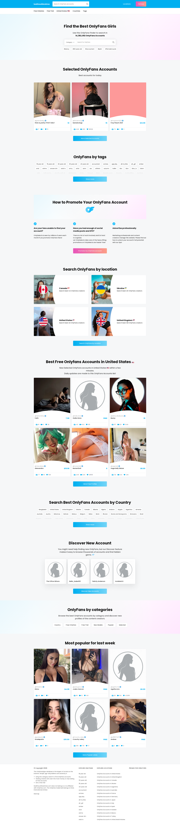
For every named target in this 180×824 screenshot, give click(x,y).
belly (38, 173)
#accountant (89, 49)
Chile (85, 518)
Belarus (74, 514)
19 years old (50, 164)
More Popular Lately (90, 755)
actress (105, 164)
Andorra (111, 509)
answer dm (53, 168)
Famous (141, 4)
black (98, 173)
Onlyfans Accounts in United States (108, 774)
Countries (76, 11)
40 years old (84, 164)
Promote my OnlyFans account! (90, 251)
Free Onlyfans (39, 11)
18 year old (40, 164)
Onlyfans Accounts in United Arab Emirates (111, 819)
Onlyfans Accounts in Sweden (107, 810)
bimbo (82, 173)
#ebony (66, 49)
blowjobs (119, 173)
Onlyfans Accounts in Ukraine (106, 783)
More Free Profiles (90, 484)
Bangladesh (42, 509)
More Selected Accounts (90, 138)
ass (91, 168)
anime (44, 168)
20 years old (62, 164)
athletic (97, 168)
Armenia (138, 509)
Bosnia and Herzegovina (119, 514)
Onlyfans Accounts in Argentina (107, 787)
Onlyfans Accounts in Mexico (106, 813)
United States (62, 11)
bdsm (142, 168)
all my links (124, 164)
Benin (97, 514)
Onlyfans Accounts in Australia (107, 790)
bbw (127, 168)
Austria (48, 514)
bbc (121, 168)
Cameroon (69, 518)
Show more (90, 179)
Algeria (103, 509)
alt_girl (133, 164)
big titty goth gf (60, 173)
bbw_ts (134, 168)
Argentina (129, 509)
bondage (140, 173)
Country (57, 625)
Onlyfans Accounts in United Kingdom (109, 777)
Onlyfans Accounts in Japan (106, 800)
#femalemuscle (110, 49)
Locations (127, 4)
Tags (85, 11)
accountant (96, 164)
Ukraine (78, 509)
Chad (78, 518)
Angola (120, 509)
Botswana (133, 514)
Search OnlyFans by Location (90, 343)
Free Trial (50, 11)
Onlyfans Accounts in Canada (107, 780)
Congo (119, 518)
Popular (111, 625)
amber (141, 164)
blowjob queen (108, 173)
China (92, 518)
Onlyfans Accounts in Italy (105, 803)
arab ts (63, 168)
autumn (106, 168)
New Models (98, 625)
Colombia (101, 518)
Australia (39, 514)
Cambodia (48, 518)
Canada (87, 509)
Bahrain (66, 514)
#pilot (100, 49)
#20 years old (77, 49)
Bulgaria (38, 518)
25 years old (73, 164)
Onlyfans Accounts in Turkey (106, 816)
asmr (84, 168)
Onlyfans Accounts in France (106, 793)
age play (114, 164)
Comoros (111, 518)
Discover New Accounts (90, 591)
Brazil (141, 514)
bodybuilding (129, 173)
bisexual (90, 173)
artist (77, 168)
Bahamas (57, 514)
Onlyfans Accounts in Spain (106, 806)
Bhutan (105, 514)
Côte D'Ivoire (140, 518)
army (70, 168)
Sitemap (36, 794)
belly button (47, 173)
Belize (90, 514)
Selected (122, 625)
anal (37, 168)
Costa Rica (128, 518)
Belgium (82, 514)
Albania (95, 509)
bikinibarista (72, 173)
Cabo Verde (59, 518)
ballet (114, 168)
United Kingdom (67, 509)
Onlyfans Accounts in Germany (107, 797)
